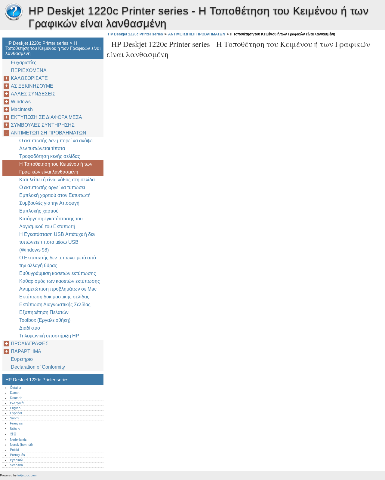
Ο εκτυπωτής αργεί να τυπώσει (52, 187)
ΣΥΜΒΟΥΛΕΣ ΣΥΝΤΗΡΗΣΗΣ (43, 125)
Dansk (15, 392)
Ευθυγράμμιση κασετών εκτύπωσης (57, 273)
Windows (21, 101)
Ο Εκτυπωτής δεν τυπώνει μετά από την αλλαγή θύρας (57, 261)
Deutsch (16, 398)
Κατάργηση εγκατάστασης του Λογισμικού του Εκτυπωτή (51, 222)
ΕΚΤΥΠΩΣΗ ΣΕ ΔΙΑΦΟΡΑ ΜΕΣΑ (46, 117)
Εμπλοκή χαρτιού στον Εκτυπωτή (55, 195)
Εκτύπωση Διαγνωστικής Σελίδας (55, 304)
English (15, 408)
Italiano (15, 428)
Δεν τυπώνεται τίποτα (42, 148)
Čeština (15, 387)
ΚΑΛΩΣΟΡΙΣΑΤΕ (29, 78)
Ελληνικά (16, 403)
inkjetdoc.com (26, 475)
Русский (16, 460)
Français (16, 423)
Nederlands (18, 439)
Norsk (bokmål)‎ (21, 444)
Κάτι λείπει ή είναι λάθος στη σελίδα (57, 179)
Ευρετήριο (22, 359)
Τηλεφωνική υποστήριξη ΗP (49, 335)
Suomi (14, 418)
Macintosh (22, 109)
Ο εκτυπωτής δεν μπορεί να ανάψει (56, 140)
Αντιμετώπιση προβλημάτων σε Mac (58, 288)
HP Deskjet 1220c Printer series (14, 12)
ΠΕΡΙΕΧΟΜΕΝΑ (29, 70)
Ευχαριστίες (23, 62)
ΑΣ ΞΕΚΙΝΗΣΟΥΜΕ (32, 86)
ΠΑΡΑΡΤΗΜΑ (26, 351)
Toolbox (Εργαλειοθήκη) (44, 320)
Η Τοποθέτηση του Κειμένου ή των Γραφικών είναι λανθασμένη (55, 168)
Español (16, 413)
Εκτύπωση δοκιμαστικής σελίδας (54, 296)
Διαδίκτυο (29, 328)
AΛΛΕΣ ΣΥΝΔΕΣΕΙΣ (33, 93)
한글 (13, 434)
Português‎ (17, 455)
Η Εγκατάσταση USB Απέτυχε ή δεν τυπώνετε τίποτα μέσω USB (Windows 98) (57, 242)
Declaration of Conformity (38, 367)
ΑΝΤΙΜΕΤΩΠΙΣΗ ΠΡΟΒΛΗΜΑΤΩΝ (196, 34)
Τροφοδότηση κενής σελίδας (49, 156)
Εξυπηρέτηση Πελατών (44, 312)
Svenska (16, 465)
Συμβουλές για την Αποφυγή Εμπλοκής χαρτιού (49, 207)
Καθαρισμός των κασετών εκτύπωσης (59, 281)
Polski (14, 449)
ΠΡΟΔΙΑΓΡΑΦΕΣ (29, 343)
